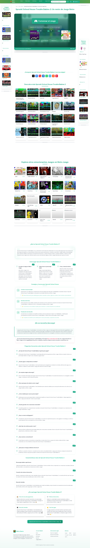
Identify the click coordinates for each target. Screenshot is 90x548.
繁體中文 (74, 534)
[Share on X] (33, 76)
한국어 (66, 536)
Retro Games (21, 6)
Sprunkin (55, 338)
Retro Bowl (27, 1)
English (66, 533)
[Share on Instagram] (40, 76)
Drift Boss (34, 1)
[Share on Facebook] (36, 76)
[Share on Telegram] (50, 76)
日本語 (70, 533)
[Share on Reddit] (53, 76)
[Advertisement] (6, 107)
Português (66, 534)
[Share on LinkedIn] (43, 76)
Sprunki (40, 1)
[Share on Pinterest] (56, 76)
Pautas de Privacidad (54, 534)
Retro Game (50, 338)
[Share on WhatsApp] (46, 76)
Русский (70, 534)
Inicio (21, 1)
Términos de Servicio (54, 536)
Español (74, 533)
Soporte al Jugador (54, 533)
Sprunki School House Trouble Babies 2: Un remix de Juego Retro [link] (35, 6)
